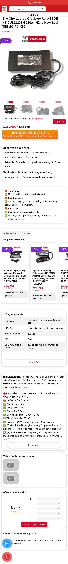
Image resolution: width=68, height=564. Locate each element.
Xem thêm (33, 445)
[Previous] (7, 67)
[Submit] (43, 8)
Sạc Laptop (20, 118)
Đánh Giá (7, 32)
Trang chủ (7, 118)
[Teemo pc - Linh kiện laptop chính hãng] (4, 9)
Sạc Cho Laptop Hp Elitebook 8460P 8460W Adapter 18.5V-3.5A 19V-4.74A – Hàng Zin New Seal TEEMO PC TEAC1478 (44, 277)
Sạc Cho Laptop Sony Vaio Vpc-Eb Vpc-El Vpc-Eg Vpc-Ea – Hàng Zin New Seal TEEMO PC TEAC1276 (15, 275)
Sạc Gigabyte (35, 118)
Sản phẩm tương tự (17, 233)
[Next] (60, 67)
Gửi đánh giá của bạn (33, 524)
